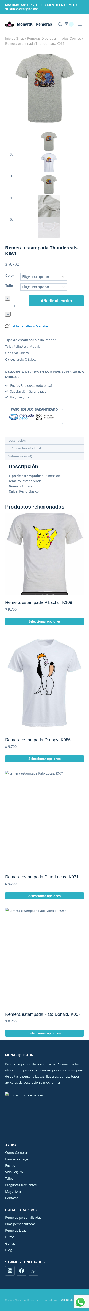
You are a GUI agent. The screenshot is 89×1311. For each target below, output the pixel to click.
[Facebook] (21, 1271)
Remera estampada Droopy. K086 (38, 739)
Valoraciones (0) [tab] (20, 456)
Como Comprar (16, 1152)
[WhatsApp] (33, 1271)
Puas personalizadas (20, 1224)
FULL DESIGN (68, 1300)
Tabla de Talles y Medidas (29, 326)
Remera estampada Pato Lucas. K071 (42, 877)
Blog (8, 1250)
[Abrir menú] (80, 24)
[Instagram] (10, 1271)
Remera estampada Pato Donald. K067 (43, 1014)
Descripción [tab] (17, 441)
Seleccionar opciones (44, 621)
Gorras (10, 1243)
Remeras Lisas (15, 1230)
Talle (9, 285)
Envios (10, 1165)
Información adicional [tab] (24, 448)
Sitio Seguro (14, 1172)
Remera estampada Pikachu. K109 (38, 602)
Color (9, 275)
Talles (9, 1178)
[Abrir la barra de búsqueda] (60, 24)
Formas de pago (17, 1159)
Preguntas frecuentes (21, 1185)
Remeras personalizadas (23, 1217)
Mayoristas (13, 1191)
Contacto (11, 1198)
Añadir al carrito (56, 300)
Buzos (9, 1237)
